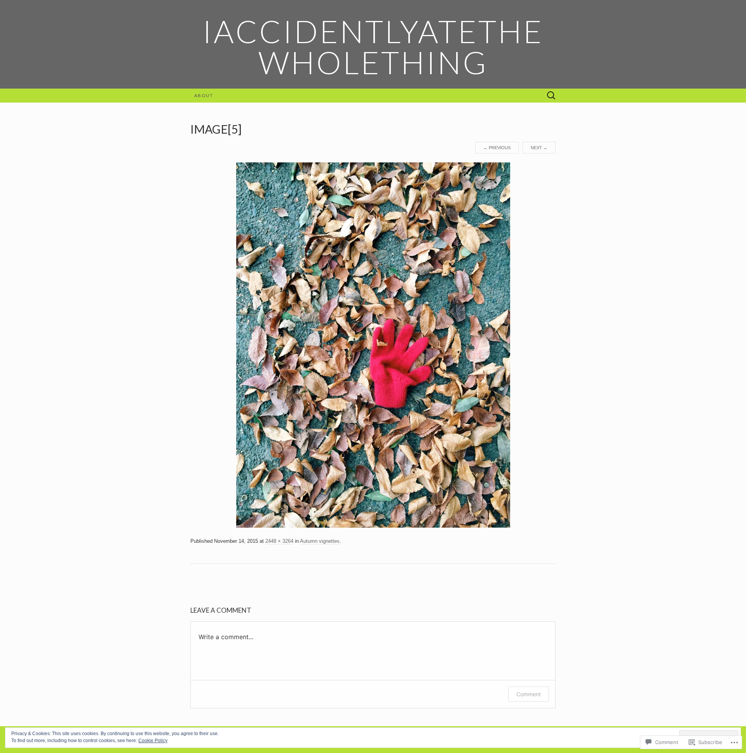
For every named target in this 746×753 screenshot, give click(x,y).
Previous (497, 147)
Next (539, 147)
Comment (528, 694)
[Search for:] (551, 96)
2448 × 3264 (279, 541)
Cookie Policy (152, 740)
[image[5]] (373, 345)
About (203, 95)
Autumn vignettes (320, 541)
